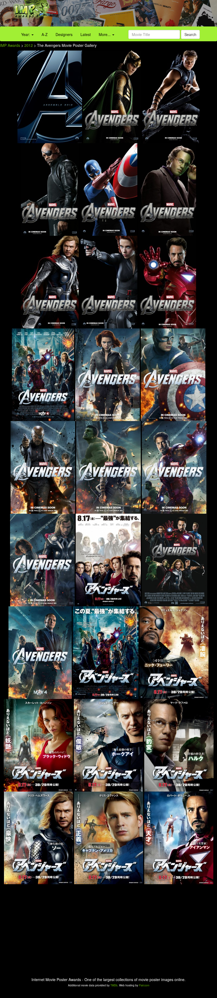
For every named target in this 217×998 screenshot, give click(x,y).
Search (190, 34)
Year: (26, 34)
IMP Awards (10, 45)
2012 (28, 45)
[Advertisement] (135, 14)
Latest (85, 34)
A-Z (45, 34)
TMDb (113, 985)
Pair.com (144, 985)
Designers (64, 34)
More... (105, 34)
